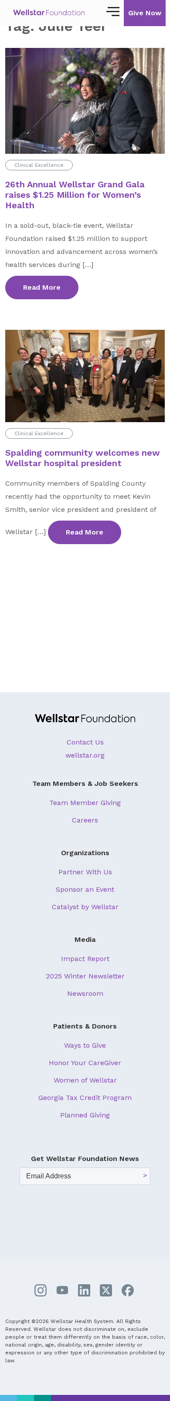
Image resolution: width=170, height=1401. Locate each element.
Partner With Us (85, 872)
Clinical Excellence (39, 165)
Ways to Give (85, 1045)
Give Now (144, 13)
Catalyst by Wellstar (85, 907)
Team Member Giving (85, 803)
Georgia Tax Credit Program (85, 1097)
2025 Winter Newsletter (85, 976)
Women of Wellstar (85, 1080)
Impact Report (85, 958)
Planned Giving (85, 1115)
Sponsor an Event (85, 889)
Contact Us (85, 742)
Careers (85, 820)
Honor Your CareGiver (85, 1063)
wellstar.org (85, 755)
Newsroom (85, 993)
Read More (42, 287)
